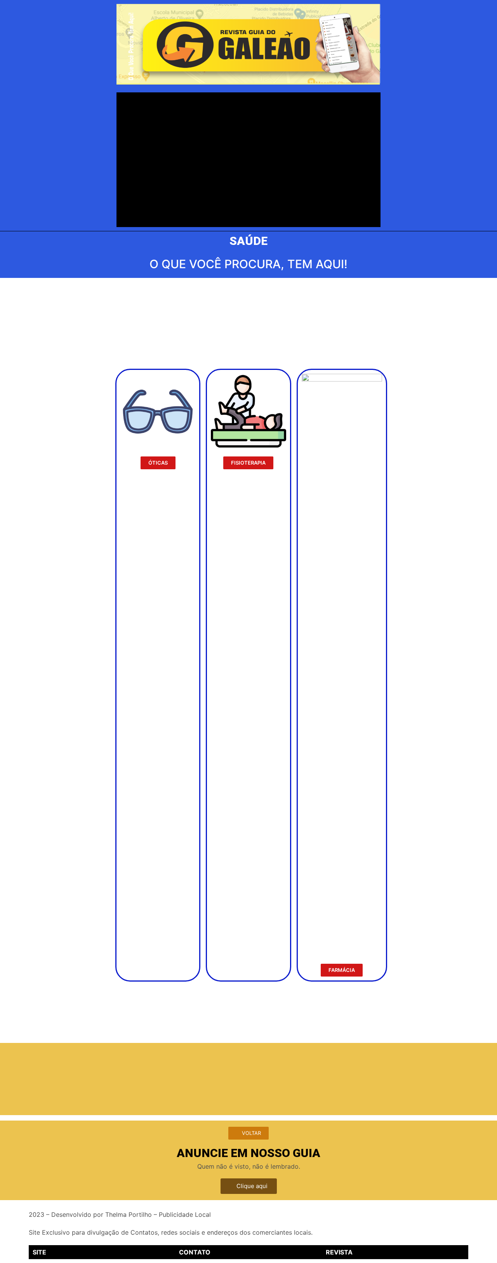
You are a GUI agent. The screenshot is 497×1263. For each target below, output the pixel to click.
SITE (39, 1252)
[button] (158, 462)
